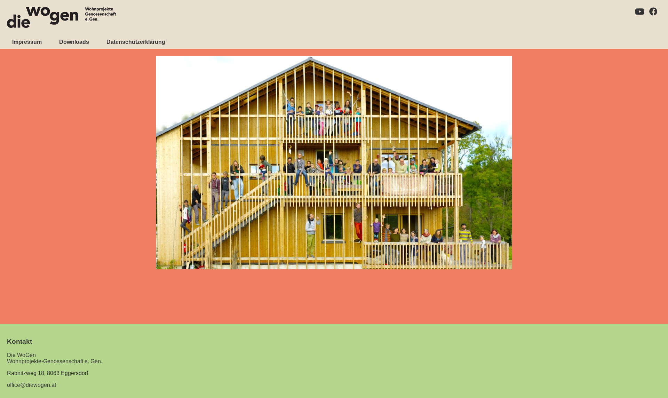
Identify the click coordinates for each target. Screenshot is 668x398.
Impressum (27, 42)
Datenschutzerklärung (135, 42)
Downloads (74, 42)
